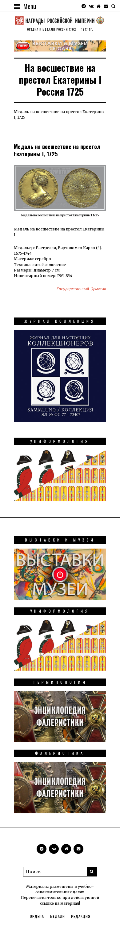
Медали (57, 916)
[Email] (106, 6)
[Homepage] (98, 6)
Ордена (37, 916)
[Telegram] (83, 6)
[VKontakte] (91, 6)
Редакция (80, 916)
